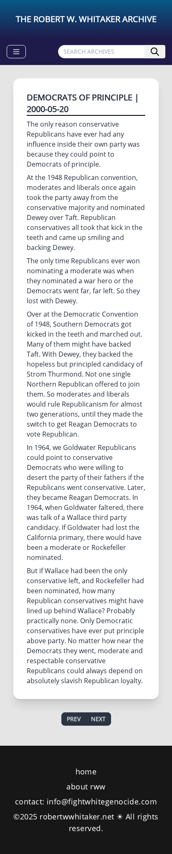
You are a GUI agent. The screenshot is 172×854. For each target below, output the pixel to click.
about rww (85, 787)
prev (74, 719)
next (98, 719)
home (86, 772)
